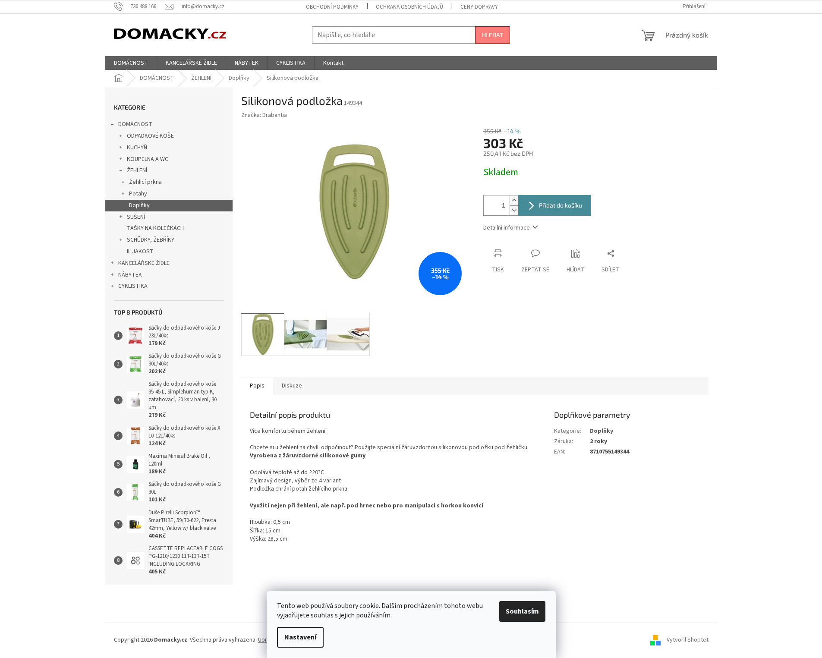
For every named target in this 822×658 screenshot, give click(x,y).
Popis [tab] (257, 385)
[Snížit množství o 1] (514, 210)
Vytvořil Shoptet (688, 640)
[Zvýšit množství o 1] (514, 200)
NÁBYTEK (130, 275)
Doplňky (139, 205)
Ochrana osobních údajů (409, 7)
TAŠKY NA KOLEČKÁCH (155, 228)
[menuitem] (131, 63)
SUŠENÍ (136, 217)
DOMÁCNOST (135, 124)
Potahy (138, 193)
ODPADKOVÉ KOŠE (150, 136)
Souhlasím (522, 611)
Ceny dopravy (479, 7)
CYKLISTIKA (133, 286)
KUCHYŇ (137, 147)
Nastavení (300, 637)
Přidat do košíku (560, 205)
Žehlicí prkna (145, 182)
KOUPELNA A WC (147, 159)
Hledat (492, 34)
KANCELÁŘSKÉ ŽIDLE (144, 263)
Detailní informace (506, 228)
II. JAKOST (140, 251)
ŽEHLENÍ (137, 170)
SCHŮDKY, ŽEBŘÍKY (150, 240)
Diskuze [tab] (292, 385)
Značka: (264, 115)
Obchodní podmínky (332, 7)
